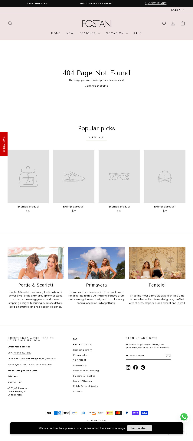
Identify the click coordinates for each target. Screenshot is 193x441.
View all (96, 137)
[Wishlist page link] (164, 23)
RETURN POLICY (82, 344)
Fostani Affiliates (82, 381)
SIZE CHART (79, 360)
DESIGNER (88, 33)
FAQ (75, 339)
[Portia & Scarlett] (36, 263)
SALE (137, 33)
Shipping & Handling (84, 375)
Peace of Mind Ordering (86, 370)
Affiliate (77, 391)
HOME (56, 33)
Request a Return (82, 349)
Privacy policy (80, 354)
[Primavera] (96, 263)
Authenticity (80, 365)
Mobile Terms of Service (85, 386)
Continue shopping (96, 85)
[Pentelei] (157, 263)
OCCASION (115, 33)
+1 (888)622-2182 (22, 352)
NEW (70, 33)
